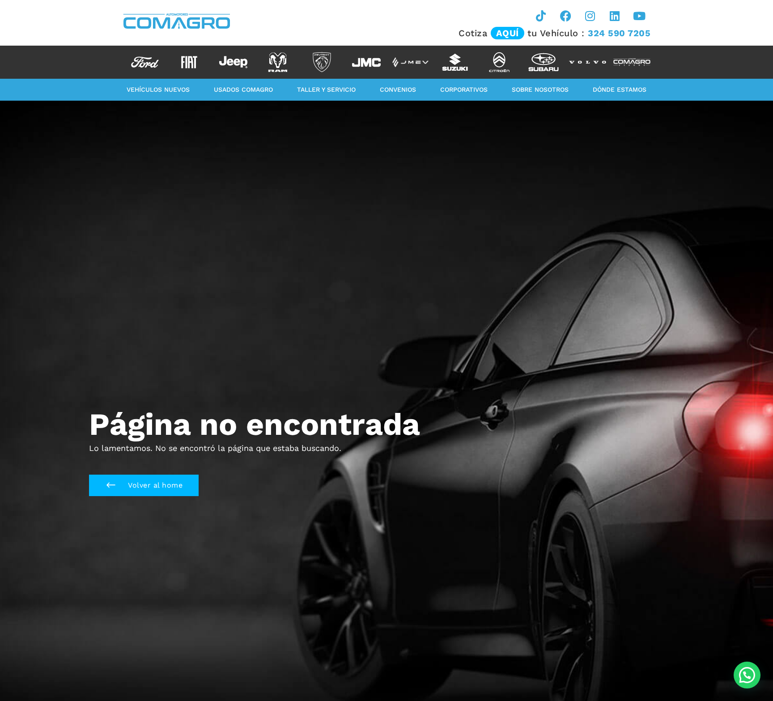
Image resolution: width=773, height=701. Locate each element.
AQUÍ (507, 33)
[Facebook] (565, 15)
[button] (144, 485)
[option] (145, 62)
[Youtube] (639, 15)
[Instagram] (590, 15)
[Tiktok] (541, 15)
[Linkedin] (614, 15)
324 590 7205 (619, 33)
